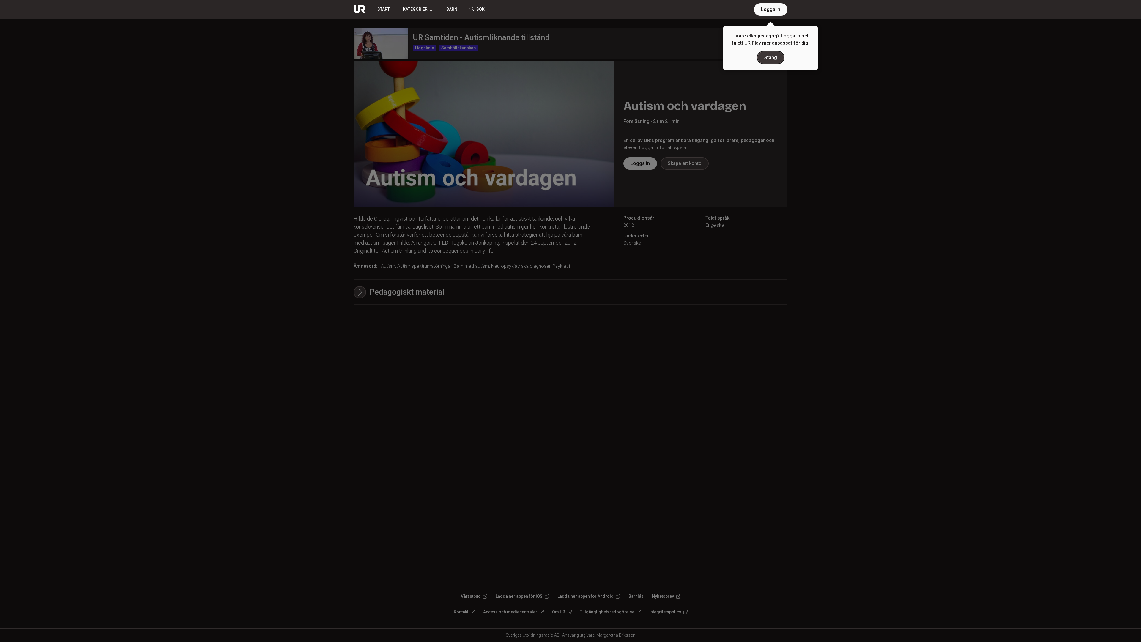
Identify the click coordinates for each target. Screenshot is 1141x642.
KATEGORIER (415, 9)
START (383, 9)
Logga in (770, 9)
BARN (451, 9)
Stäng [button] (770, 57)
